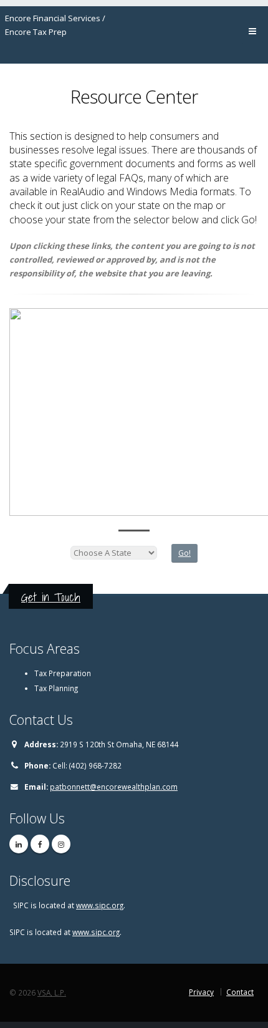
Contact (240, 992)
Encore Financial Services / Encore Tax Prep (55, 24)
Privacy (201, 992)
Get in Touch (50, 597)
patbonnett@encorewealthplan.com (114, 787)
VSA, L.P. (51, 992)
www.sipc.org (99, 905)
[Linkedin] (18, 844)
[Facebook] (40, 844)
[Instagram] (61, 844)
